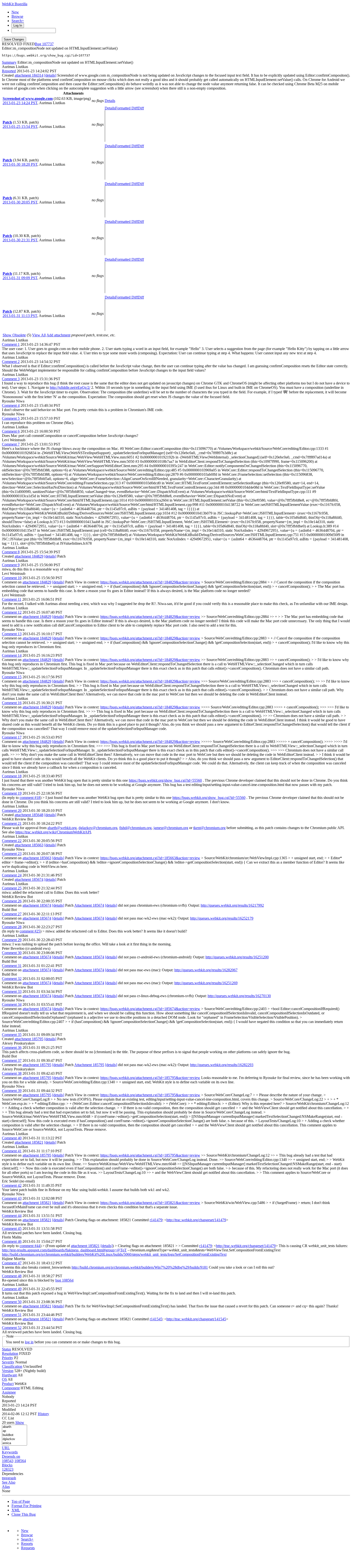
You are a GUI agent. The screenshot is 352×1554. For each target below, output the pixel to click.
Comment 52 (12, 1328)
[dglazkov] (14, 1439)
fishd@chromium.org (135, 828)
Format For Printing (26, 1506)
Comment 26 (12, 901)
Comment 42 (12, 1185)
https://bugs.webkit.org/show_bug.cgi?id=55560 (165, 780)
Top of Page (20, 1501)
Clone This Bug (23, 1514)
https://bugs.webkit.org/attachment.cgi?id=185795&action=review (150, 1078)
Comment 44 (12, 1216)
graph (11, 1478)
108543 (7, 1461)
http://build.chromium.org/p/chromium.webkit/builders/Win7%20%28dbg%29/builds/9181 (140, 1267)
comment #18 (30, 798)
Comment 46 (12, 1241)
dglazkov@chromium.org (98, 828)
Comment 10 (12, 578)
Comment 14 (12, 655)
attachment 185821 (29, 1142)
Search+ (17, 21)
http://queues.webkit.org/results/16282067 (206, 970)
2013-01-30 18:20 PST (20, 164)
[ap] (14, 1431)
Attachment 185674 (89, 905)
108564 (20, 1461)
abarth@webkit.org (62, 828)
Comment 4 (11, 405)
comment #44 (30, 1246)
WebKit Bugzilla (14, 4)
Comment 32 (12, 979)
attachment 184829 (29, 556)
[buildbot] (14, 1435)
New (15, 12)
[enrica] (14, 1443)
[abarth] (14, 1427)
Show (19, 1422)
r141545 (156, 1319)
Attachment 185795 (89, 1065)
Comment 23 (12, 854)
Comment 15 (12, 677)
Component (11, 1388)
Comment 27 (12, 914)
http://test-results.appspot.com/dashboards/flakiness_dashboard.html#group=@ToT (64, 1250)
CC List (8, 1418)
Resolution (10, 1353)
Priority (7, 1358)
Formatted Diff (126, 108)
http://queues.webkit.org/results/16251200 (237, 957)
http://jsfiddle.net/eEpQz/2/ (70, 387)
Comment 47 (12, 1263)
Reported (9, 71)
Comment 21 (12, 823)
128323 (7, 1469)
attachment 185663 (29, 845)
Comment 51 (12, 1315)
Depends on (11, 1456)
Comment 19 (12, 793)
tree (4, 1478)
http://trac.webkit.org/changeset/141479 (196, 1220)
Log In (17, 25)
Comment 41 (12, 1151)
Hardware (9, 1375)
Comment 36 (12, 1047)
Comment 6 (11, 431)
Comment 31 (12, 966)
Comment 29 (12, 940)
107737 (48, 44)
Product (8, 1384)
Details (110, 101)
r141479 (156, 1220)
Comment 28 (12, 927)
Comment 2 (11, 362)
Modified (9, 1409)
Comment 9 (11, 565)
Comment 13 (12, 634)
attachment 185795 (29, 1039)
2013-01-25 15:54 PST (20, 126)
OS (4, 1379)
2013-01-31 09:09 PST (20, 278)
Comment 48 (12, 1276)
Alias (6, 1487)
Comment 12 (12, 612)
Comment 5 (11, 418)
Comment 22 (12, 841)
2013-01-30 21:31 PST (20, 240)
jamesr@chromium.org (170, 828)
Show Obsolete (14, 335)
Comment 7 (11, 444)
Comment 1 (11, 344)
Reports (27, 1544)
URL (6, 1448)
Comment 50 (12, 1302)
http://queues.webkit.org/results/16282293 (221, 1065)
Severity (8, 1362)
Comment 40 (12, 1138)
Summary (9, 62)
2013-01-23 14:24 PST (20, 103)
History (43, 1414)
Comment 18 (12, 776)
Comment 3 (11, 379)
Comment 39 (12, 1091)
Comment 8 (11, 552)
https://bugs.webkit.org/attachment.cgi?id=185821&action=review (150, 1203)
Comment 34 (12, 1004)
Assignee (9, 1392)
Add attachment (58, 335)
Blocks (7, 1465)
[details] (50, 75)
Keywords (10, 1452)
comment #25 (30, 931)
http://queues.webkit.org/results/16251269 (206, 983)
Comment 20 (12, 810)
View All (39, 335)
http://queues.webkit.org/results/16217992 (232, 905)
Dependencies (12, 1474)
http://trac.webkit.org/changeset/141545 (196, 1319)
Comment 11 (11, 599)
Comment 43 (12, 1198)
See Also (8, 1482)
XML (15, 1510)
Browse (17, 16)
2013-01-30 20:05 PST (20, 202)
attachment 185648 (29, 815)
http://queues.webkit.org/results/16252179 (221, 918)
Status (6, 1349)
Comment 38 (12, 1073)
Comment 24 (12, 875)
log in (29, 1342)
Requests (28, 1548)
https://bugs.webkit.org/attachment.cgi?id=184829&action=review (150, 582)
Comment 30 (12, 953)
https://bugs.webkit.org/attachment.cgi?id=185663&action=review (150, 858)
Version (7, 1371)
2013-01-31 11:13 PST (20, 316)
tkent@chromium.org (209, 828)
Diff (141, 108)
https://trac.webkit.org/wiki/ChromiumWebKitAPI (53, 832)
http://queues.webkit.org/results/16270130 (239, 996)
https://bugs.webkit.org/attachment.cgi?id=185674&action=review (150, 1009)
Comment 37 (12, 1060)
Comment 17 (12, 737)
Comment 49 (12, 1289)
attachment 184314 (29, 75)
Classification (12, 1366)
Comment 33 (12, 991)
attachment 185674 (29, 879)
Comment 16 (12, 703)
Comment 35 (12, 1035)
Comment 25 (12, 888)
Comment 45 (12, 1228)
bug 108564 (64, 1280)
